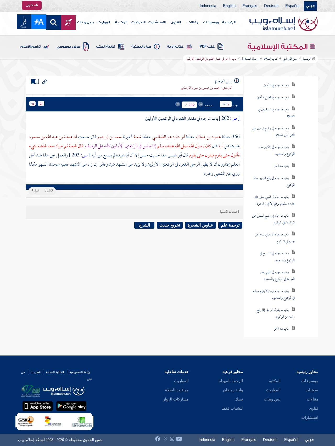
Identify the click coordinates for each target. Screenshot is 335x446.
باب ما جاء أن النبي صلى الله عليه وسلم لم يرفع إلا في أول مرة (275, 200)
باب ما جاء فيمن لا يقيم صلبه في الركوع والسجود (274, 294)
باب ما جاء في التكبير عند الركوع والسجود (277, 151)
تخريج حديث (169, 225)
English (229, 6)
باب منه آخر (281, 166)
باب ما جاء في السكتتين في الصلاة (276, 113)
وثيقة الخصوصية (79, 372)
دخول (30, 5)
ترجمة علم (230, 225)
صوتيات (311, 390)
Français (249, 6)
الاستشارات (157, 22)
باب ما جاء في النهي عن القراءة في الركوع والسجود (277, 276)
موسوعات (211, 22)
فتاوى (313, 408)
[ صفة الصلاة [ (250, 59)
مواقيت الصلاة (177, 390)
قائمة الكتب (105, 46)
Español (292, 6)
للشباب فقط (232, 408)
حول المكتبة (141, 46)
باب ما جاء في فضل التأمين (273, 97)
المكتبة (121, 22)
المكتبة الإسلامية (278, 47)
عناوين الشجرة (200, 225)
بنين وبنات (85, 22)
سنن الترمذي (290, 59)
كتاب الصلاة (271, 59)
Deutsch (271, 6)
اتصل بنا (35, 372)
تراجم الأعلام (30, 46)
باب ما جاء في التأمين (276, 85)
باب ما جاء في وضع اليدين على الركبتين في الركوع (273, 219)
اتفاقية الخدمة (55, 372)
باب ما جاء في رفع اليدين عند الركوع (274, 181)
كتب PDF (207, 46)
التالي (36, 191)
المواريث (104, 22)
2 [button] (228, 104)
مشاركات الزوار (176, 399)
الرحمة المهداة (231, 381)
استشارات (309, 417)
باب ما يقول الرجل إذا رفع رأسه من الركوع (276, 313)
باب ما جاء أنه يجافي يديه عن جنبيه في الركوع (275, 238)
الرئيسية (229, 22)
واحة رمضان (233, 390)
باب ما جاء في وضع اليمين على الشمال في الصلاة (273, 132)
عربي (310, 6)
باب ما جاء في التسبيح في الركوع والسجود (277, 257)
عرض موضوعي (68, 46)
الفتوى (176, 22)
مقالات (193, 22)
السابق (47, 191)
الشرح (144, 225)
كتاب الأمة (175, 46)
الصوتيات (138, 22)
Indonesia (208, 6)
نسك (239, 399)
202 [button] (191, 105)
